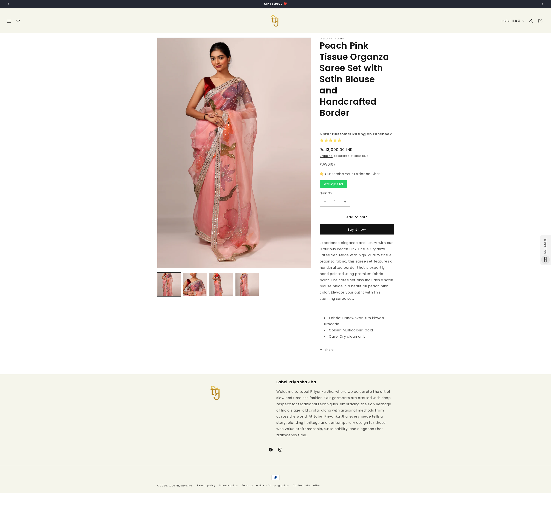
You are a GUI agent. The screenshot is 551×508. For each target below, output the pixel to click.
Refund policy (206, 485)
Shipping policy (278, 485)
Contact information (306, 485)
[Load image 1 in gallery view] (169, 285)
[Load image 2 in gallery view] (195, 285)
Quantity (326, 193)
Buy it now (357, 229)
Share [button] (329, 350)
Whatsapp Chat (333, 184)
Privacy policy (228, 485)
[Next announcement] (542, 4)
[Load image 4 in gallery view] (247, 285)
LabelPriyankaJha (180, 485)
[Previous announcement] (8, 4)
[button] (9, 21)
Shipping (326, 156)
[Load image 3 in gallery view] (221, 285)
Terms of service (253, 485)
